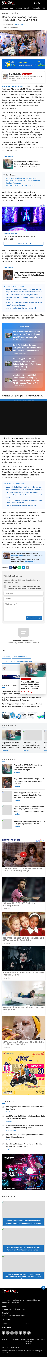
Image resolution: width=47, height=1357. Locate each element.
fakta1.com (19, 24)
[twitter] (15, 567)
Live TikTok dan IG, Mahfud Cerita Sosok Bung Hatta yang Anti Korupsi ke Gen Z (25, 1117)
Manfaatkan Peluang (21, 657)
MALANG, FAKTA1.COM (12, 86)
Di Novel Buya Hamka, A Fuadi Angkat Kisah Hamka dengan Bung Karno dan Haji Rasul (25, 1126)
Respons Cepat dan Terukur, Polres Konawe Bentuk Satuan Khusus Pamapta (25, 1136)
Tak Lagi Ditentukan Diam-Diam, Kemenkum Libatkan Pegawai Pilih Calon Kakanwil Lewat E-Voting (24, 297)
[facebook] (11, 567)
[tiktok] (29, 1333)
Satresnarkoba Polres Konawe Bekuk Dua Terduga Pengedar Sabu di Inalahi (29, 822)
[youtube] (24, 1333)
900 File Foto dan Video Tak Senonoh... (20, 185)
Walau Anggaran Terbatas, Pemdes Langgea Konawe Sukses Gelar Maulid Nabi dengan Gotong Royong (22, 705)
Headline (15, 13)
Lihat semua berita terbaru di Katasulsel (21, 308)
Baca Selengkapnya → (27, 691)
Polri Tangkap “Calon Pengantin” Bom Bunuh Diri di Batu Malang (25, 1108)
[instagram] (20, 1333)
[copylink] (27, 567)
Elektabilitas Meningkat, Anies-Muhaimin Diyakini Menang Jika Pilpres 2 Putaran (24, 1145)
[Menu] (43, 3)
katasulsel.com (17, 555)
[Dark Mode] (35, 3)
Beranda (5, 13)
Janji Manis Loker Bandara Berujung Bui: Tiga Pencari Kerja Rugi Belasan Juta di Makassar (29, 275)
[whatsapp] (19, 567)
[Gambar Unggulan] (23, 56)
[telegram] (23, 567)
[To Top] (43, 1288)
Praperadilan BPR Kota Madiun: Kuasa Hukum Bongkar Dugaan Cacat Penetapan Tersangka (27, 164)
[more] (44, 1197)
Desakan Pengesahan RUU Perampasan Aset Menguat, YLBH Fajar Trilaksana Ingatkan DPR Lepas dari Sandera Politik (29, 808)
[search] (39, 3)
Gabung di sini (29, 562)
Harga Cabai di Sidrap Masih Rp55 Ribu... (21, 178)
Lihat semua (20, 80)
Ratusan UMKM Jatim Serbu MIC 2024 (18, 662)
